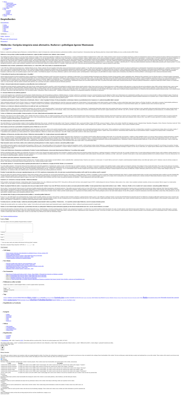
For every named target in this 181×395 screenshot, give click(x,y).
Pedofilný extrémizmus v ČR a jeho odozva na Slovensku (24, 278)
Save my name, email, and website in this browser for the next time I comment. (19, 242)
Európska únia (6, 216)
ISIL (80, 297)
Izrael (82, 297)
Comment (3, 232)
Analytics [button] (3, 382)
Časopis (5, 15)
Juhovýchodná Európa (11, 4)
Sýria (18, 300)
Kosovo (103, 297)
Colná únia (38, 297)
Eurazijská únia (48, 297)
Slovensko (164, 297)
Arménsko (9, 297)
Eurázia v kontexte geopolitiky (13, 254)
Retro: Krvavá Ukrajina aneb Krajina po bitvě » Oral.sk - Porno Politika (22, 274)
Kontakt (8, 13)
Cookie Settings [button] (4, 344)
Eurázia (52, 297)
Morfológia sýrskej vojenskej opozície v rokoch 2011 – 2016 (19, 256)
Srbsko (5, 300)
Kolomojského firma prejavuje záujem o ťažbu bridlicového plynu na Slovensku (24, 255)
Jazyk (4, 30)
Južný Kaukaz (9, 6)
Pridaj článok (6, 8)
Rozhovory (5, 31)
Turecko (28, 300)
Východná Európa (10, 5)
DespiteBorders (5, 340)
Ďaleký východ (72, 300)
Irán (78, 297)
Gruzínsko (72, 297)
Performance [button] (3, 378)
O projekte (8, 10)
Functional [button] (3, 374)
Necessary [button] (3, 357)
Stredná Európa (9, 3)
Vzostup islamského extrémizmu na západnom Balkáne (18, 258)
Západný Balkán (56, 300)
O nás (4, 9)
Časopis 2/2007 (5, 39)
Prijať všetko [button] (11, 344)
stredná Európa (12, 300)
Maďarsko (112, 297)
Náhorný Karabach (124, 297)
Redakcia (8, 11)
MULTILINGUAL (7, 14)
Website (2, 239)
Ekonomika (6, 27)
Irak (76, 297)
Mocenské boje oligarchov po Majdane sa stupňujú (51, 274)
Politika (5, 25)
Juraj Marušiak (8, 48)
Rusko (16, 216)
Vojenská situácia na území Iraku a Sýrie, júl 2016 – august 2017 (20, 264)
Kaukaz (99, 297)
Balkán (19, 297)
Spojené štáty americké (173, 297)
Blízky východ (31, 297)
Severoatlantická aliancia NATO (154, 297)
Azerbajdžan (14, 297)
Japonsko (85, 297)
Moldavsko (12, 216)
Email (2, 237)
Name (2, 234)
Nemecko (119, 297)
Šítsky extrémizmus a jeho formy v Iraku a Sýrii (17, 267)
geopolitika (66, 297)
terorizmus (23, 300)
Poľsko (141, 297)
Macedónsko (107, 297)
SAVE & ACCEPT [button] (5, 393)
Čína (68, 300)
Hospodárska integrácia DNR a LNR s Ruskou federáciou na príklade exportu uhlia (25, 266)
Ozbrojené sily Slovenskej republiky (134, 297)
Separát (15, 39)
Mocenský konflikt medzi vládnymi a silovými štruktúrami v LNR (21, 263)
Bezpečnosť (6, 26)
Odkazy (5, 1)
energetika (43, 297)
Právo (4, 28)
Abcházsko (5, 297)
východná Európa (44, 299)
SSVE (21, 340)
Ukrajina (33, 300)
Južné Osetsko (89, 297)
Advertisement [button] (4, 385)
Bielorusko (24, 297)
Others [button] (2, 389)
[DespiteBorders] (5, 22)
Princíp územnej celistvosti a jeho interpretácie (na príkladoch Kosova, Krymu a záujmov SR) (27, 253)
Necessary (4, 359)
